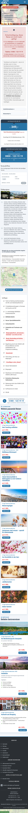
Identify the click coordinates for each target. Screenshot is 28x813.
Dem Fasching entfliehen (9, 427)
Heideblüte (4, 673)
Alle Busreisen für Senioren (8, 763)
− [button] (2, 271)
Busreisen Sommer (7, 765)
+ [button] (2, 269)
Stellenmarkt (5, 757)
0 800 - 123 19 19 (16, 401)
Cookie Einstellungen (4, 812)
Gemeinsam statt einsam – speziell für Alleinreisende (13, 531)
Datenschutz (5, 748)
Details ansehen (6, 432)
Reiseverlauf (6, 113)
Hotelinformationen (8, 109)
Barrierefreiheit (6, 755)
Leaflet (13, 285)
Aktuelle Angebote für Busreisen (10, 770)
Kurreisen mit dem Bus (7, 772)
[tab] (14, 109)
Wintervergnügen (7, 506)
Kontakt (4, 750)
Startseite (4, 744)
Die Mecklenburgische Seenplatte (11, 639)
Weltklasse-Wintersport (9, 452)
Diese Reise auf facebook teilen (14, 289)
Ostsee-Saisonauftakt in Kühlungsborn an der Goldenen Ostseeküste (11, 478)
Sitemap (4, 746)
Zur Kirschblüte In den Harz (10, 557)
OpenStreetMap (19, 285)
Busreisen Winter (6, 768)
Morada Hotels (6, 778)
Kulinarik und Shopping (8, 714)
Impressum (5, 752)
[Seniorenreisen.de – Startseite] (5, 2)
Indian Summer (7, 607)
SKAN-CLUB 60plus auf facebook (11, 785)
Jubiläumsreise (7, 582)
